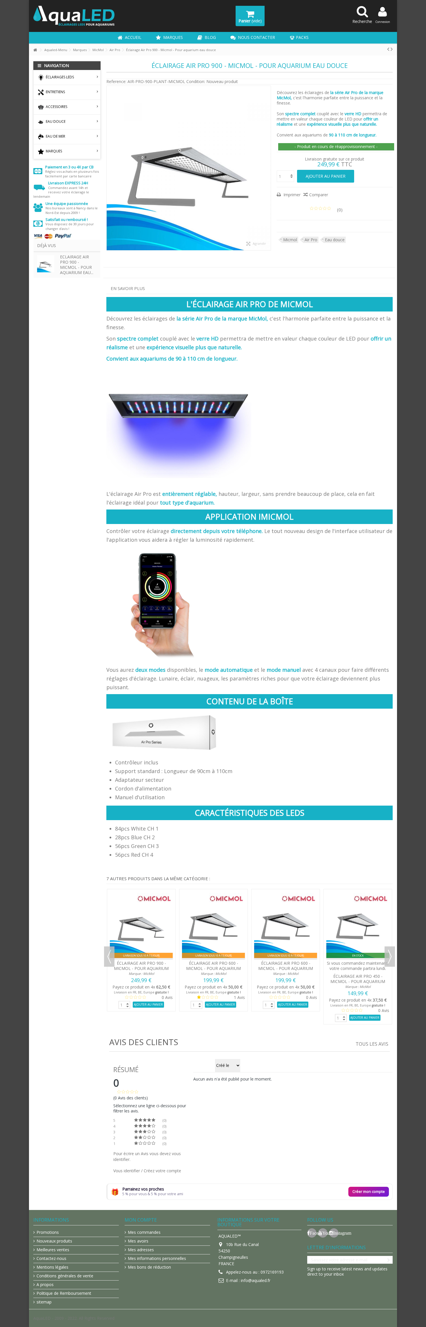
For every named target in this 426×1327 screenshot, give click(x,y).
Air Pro (311, 239)
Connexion (382, 22)
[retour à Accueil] (35, 50)
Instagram (335, 1233)
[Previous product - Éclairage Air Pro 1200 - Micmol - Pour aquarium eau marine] (388, 49)
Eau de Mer (55, 136)
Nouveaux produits (54, 1241)
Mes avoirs (138, 1241)
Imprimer (291, 194)
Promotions (48, 1232)
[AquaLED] (73, 15)
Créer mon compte (368, 1191)
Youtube (324, 1233)
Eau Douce (55, 121)
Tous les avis (372, 1044)
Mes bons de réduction (149, 1267)
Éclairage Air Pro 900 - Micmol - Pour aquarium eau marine (357, 968)
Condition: (195, 81)
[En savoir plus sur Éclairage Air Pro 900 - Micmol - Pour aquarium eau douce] (47, 263)
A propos (45, 1284)
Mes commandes (144, 1232)
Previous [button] (109, 956)
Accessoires (56, 106)
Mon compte (141, 1220)
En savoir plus (128, 288)
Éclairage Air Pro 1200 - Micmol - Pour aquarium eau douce (213, 968)
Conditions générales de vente (65, 1276)
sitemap (44, 1302)
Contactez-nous (51, 1258)
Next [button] (390, 956)
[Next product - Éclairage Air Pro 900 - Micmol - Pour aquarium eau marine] (392, 49)
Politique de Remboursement (64, 1293)
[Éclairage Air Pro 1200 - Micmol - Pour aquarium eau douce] (213, 925)
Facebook (313, 1233)
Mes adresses (141, 1249)
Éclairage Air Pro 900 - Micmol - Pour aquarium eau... (76, 264)
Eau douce (335, 239)
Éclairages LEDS (59, 77)
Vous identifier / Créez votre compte (147, 1170)
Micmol (290, 239)
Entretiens (55, 91)
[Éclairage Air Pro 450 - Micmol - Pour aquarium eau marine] (141, 925)
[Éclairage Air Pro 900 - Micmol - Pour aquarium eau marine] (357, 925)
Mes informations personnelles (157, 1258)
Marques (53, 151)
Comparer (318, 194)
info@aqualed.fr (255, 1280)
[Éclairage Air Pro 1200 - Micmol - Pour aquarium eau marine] (285, 925)
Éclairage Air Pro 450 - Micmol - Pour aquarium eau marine (141, 981)
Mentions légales (52, 1267)
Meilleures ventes (53, 1249)
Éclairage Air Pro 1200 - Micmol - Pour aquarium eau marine (285, 968)
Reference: (116, 81)
